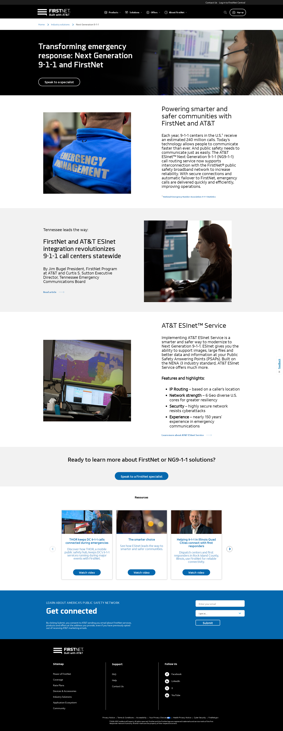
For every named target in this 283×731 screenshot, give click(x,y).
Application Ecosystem (65, 702)
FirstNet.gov (213, 717)
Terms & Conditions (125, 717)
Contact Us (211, 2)
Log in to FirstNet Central (232, 2)
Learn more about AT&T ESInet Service (183, 435)
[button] (229, 549)
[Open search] (225, 12)
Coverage (58, 679)
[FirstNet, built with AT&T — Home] (54, 12)
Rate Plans (58, 685)
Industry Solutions (62, 696)
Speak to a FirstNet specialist (141, 476)
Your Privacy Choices (158, 717)
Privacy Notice (109, 717)
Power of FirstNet (62, 673)
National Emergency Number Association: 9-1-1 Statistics (189, 197)
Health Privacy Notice (182, 717)
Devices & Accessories (64, 691)
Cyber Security (200, 717)
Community (59, 708)
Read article (49, 292)
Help (114, 680)
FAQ (114, 674)
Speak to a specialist (59, 82)
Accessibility (141, 717)
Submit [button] (208, 623)
